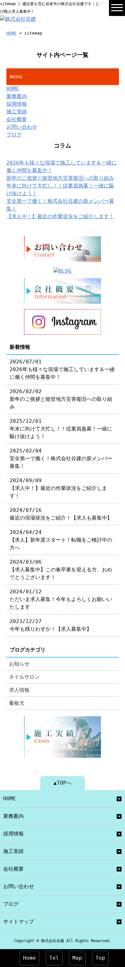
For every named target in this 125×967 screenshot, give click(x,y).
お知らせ (19, 664)
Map (77, 958)
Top (100, 958)
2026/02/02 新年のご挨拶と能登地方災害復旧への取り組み (61, 399)
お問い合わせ (21, 127)
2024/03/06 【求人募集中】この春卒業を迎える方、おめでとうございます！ (61, 569)
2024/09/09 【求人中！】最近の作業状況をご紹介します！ (58, 488)
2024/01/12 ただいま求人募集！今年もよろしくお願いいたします (61, 599)
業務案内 (16, 96)
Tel (54, 958)
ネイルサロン (24, 677)
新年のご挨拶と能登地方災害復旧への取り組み (60, 178)
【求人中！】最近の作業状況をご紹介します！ (60, 216)
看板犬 (16, 703)
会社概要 (16, 119)
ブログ (14, 135)
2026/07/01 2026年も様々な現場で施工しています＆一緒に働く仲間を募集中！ (62, 369)
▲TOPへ (62, 783)
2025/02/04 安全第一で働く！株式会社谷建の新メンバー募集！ (61, 458)
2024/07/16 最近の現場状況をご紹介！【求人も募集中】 (61, 514)
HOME (11, 33)
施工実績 (16, 112)
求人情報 (19, 690)
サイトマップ (18, 921)
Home (29, 958)
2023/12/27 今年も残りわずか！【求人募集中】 (51, 625)
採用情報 (16, 104)
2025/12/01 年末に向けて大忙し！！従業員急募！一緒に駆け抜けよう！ (61, 428)
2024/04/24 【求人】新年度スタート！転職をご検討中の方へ (61, 540)
